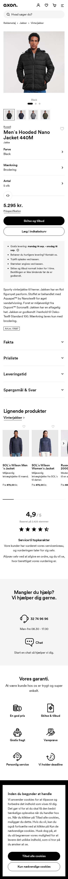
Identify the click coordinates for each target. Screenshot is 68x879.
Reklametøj (9, 23)
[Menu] (62, 5)
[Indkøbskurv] (54, 5)
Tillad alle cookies (34, 856)
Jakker (23, 23)
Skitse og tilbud (34, 221)
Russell (7, 127)
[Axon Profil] (10, 5)
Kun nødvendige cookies (34, 866)
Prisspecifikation (12, 211)
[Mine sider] (38, 5)
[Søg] (7, 14)
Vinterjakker (37, 23)
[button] (9, 114)
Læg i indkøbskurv (34, 231)
